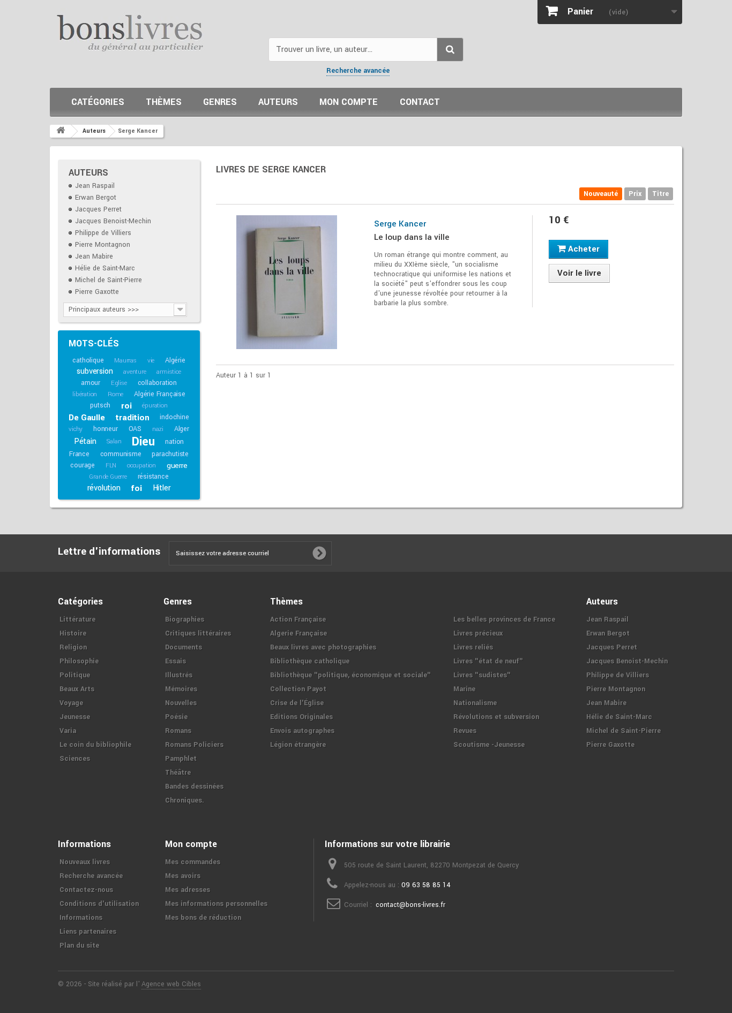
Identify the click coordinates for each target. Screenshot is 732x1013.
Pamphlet (181, 758)
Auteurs (278, 102)
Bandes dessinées (194, 786)
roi (126, 406)
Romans (178, 731)
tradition (132, 418)
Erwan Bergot (95, 197)
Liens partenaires (87, 931)
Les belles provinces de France (504, 619)
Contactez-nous (86, 890)
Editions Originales (301, 717)
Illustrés (178, 675)
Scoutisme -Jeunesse (489, 745)
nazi (157, 429)
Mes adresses (187, 890)
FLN (111, 465)
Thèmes (164, 102)
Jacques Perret (98, 209)
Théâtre (178, 772)
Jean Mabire (94, 256)
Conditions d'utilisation (99, 904)
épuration (154, 405)
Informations (80, 918)
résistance (153, 476)
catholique (87, 360)
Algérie (175, 360)
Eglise (119, 383)
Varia (67, 731)
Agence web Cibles (171, 984)
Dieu (143, 441)
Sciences (74, 758)
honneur (105, 429)
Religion (73, 647)
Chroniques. (184, 800)
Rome (115, 394)
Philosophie (79, 661)
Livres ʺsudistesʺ (482, 675)
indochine (174, 417)
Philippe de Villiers (103, 233)
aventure (134, 371)
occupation (141, 465)
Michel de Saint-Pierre (108, 280)
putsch (100, 405)
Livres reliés (473, 647)
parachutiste (170, 454)
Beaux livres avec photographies (323, 647)
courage (82, 465)
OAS (135, 429)
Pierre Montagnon (102, 245)
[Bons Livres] (155, 32)
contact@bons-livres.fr (410, 905)
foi (136, 488)
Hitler (162, 488)
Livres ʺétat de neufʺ (488, 661)
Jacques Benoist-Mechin (113, 221)
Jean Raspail (95, 186)
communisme (120, 454)
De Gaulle (86, 418)
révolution (104, 488)
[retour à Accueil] (60, 131)
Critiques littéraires (198, 633)
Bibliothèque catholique (309, 661)
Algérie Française (159, 394)
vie (150, 360)
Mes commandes (192, 862)
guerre (177, 465)
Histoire (72, 633)
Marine (464, 689)
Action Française (298, 619)
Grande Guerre (107, 476)
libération (84, 394)
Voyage (71, 703)
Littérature (77, 619)
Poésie (176, 717)
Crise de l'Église (297, 703)
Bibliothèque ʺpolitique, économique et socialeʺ (350, 675)
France (79, 454)
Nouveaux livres (84, 862)
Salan (114, 441)
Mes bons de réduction (203, 918)
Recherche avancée (358, 70)
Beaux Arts (76, 689)
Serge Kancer (400, 224)
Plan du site (79, 945)
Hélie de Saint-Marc (105, 268)
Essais (175, 661)
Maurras (125, 360)
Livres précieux (478, 633)
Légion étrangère (298, 745)
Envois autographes (302, 731)
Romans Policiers (194, 745)
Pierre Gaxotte (97, 292)
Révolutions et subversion (496, 717)
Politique (74, 675)
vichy (76, 429)
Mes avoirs (182, 876)
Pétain (85, 441)
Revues (464, 731)
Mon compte (348, 102)
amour (90, 383)
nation (174, 442)
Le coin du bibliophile (95, 745)
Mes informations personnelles (216, 904)
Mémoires (181, 689)
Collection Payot (298, 689)
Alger (181, 429)
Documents (183, 647)
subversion (95, 371)
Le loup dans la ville (412, 237)
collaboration (157, 383)
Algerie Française (298, 633)
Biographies (184, 619)
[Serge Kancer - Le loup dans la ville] (287, 282)
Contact (420, 102)
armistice (168, 371)
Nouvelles (181, 703)
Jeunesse (74, 717)
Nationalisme (475, 703)
